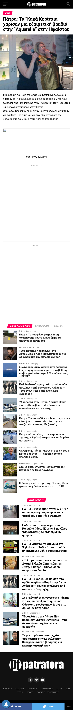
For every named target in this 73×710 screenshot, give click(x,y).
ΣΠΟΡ (59, 688)
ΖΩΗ (68, 688)
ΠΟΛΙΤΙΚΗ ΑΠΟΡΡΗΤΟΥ (48, 692)
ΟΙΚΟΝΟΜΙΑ (47, 688)
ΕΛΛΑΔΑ (7, 688)
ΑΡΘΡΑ (30, 692)
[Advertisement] (36, 203)
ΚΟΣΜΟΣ (19, 688)
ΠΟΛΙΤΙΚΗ (32, 688)
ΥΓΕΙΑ (20, 692)
